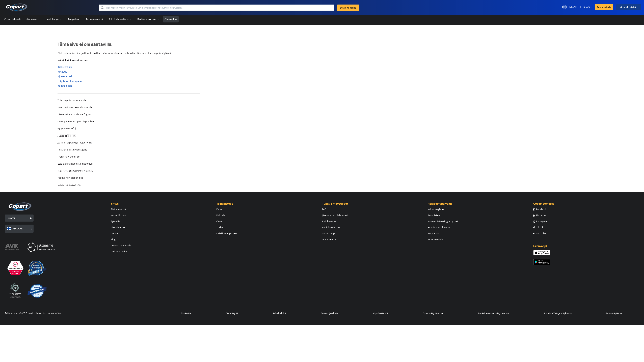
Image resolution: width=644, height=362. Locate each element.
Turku (219, 227)
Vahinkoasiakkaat (331, 227)
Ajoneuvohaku (66, 76)
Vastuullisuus (118, 215)
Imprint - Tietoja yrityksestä (558, 313)
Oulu (219, 221)
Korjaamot (433, 233)
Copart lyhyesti (12, 19)
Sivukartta (186, 313)
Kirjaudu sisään (628, 7)
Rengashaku (73, 19)
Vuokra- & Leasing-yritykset (443, 221)
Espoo (219, 209)
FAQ (324, 209)
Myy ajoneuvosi (94, 19)
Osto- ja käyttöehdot (433, 313)
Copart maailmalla (121, 245)
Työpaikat (116, 221)
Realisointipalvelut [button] (147, 19)
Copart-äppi (328, 233)
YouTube (541, 233)
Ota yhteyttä (329, 239)
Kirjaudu (62, 71)
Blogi (113, 239)
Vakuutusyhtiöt (436, 209)
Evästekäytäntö (614, 313)
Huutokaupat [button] (52, 19)
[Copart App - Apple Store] (541, 252)
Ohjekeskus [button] (171, 19)
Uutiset (115, 233)
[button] (102, 8)
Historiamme (118, 227)
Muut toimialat (436, 239)
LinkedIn (541, 215)
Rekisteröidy (604, 7)
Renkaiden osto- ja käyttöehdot (494, 313)
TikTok (539, 227)
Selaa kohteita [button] (348, 7)
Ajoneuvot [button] (32, 19)
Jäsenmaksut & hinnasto (335, 215)
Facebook (541, 209)
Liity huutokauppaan (70, 81)
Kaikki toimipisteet (226, 233)
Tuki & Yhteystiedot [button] (119, 19)
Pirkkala (220, 215)
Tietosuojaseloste (329, 313)
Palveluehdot (279, 313)
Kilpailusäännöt (380, 313)
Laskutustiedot (119, 251)
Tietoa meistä (118, 209)
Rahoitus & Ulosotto (439, 227)
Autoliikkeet (434, 215)
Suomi (587, 7)
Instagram (542, 221)
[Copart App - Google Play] (541, 262)
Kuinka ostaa (65, 85)
